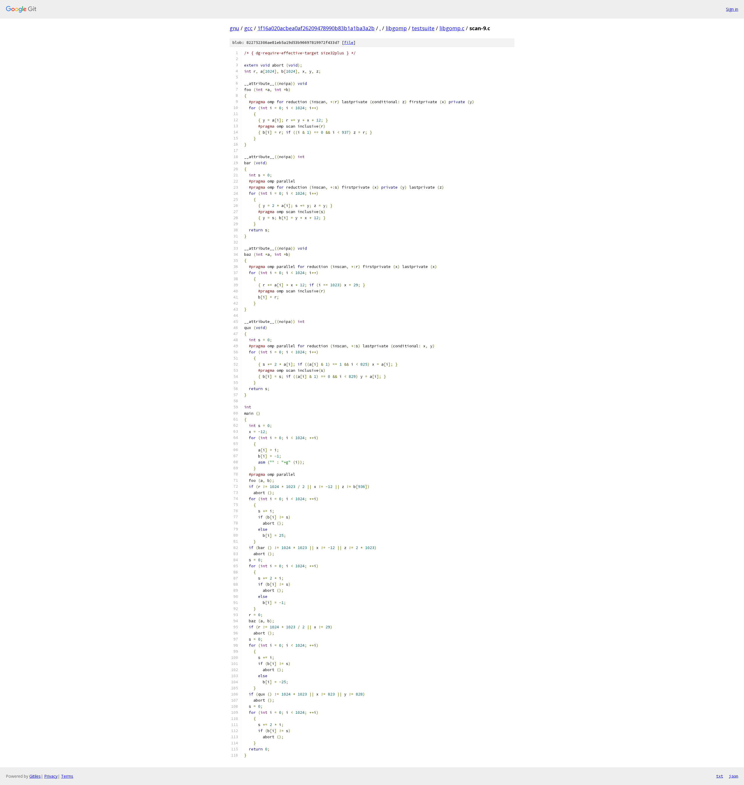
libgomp (396, 28)
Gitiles (35, 776)
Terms (67, 776)
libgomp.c (451, 28)
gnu (234, 28)
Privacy (51, 776)
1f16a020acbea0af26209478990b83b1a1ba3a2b (316, 28)
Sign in (732, 9)
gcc (248, 28)
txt (719, 776)
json (733, 776)
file (348, 42)
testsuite (423, 28)
